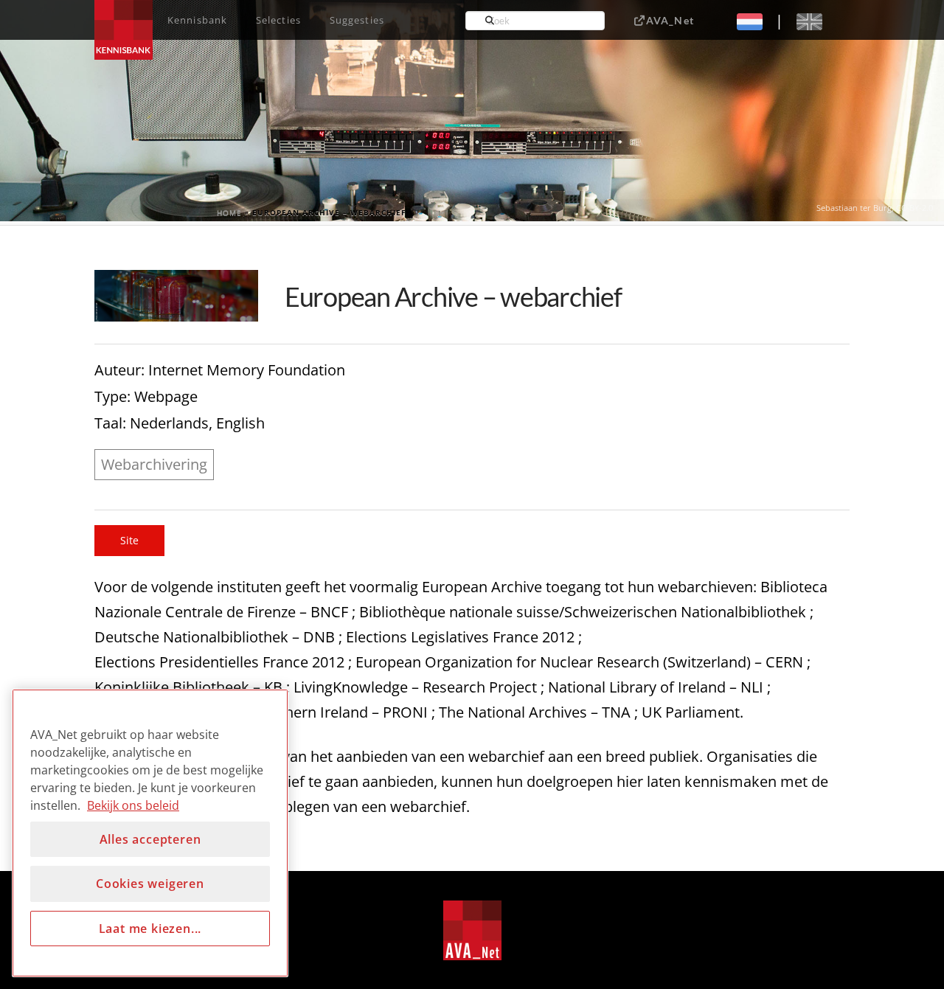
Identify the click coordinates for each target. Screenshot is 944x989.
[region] (150, 833)
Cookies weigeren (150, 883)
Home (229, 212)
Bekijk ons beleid (133, 805)
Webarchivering (154, 464)
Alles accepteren (150, 839)
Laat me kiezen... (150, 928)
